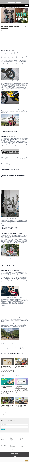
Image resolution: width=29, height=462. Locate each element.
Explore (5, 7)
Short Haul (11, 439)
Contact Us (11, 449)
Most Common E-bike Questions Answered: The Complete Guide (6, 367)
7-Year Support (12, 445)
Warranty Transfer (12, 447)
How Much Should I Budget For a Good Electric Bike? (21, 406)
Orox (1, 438)
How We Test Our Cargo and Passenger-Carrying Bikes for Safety (11, 227)
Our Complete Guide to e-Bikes (14, 353)
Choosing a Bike (8, 7)
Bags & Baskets (21, 438)
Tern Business (21, 446)
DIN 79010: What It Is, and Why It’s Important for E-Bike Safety (11, 228)
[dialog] (14, 459)
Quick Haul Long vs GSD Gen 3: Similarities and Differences (7, 406)
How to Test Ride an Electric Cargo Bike (6, 387)
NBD (1, 437)
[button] (27, 5)
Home (2, 7)
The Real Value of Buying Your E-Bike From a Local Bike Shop (10, 307)
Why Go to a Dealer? (3, 445)
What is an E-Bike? (18, 386)
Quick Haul (2, 439)
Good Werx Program (22, 445)
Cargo (20, 437)
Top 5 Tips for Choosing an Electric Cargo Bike (20, 367)
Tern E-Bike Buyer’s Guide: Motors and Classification (9, 131)
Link (10, 437)
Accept (27, 460)
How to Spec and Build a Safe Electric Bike (8, 265)
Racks (20, 439)
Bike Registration (12, 446)
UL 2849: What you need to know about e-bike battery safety (10, 169)
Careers (21, 447)
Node (11, 438)
